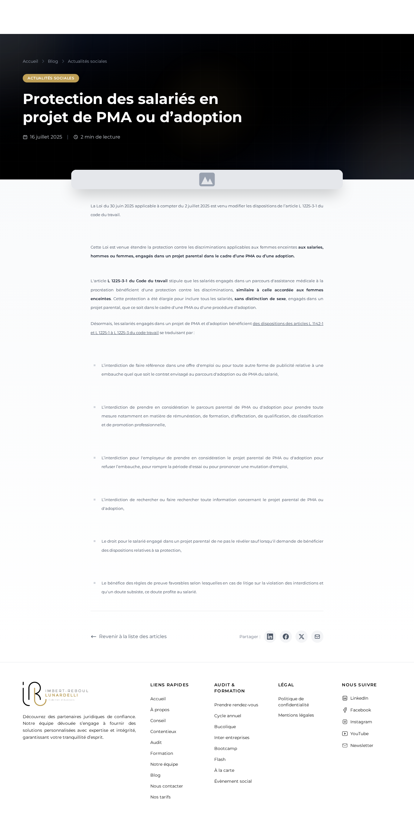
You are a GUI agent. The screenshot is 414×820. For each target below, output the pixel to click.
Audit (156, 742)
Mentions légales (296, 715)
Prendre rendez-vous (236, 705)
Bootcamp (225, 748)
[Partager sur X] (301, 637)
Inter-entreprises (231, 737)
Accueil (158, 698)
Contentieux (163, 731)
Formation (161, 753)
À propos (159, 709)
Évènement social (233, 781)
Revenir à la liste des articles (133, 636)
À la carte (224, 770)
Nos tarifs (160, 797)
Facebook (360, 710)
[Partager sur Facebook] (286, 637)
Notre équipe (164, 764)
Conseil (158, 720)
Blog (155, 775)
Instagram (361, 722)
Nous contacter (166, 786)
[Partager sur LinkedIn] (270, 637)
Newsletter (361, 745)
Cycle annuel (227, 715)
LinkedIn (359, 698)
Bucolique (225, 726)
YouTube (359, 733)
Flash (219, 759)
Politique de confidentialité (293, 702)
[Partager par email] (317, 637)
